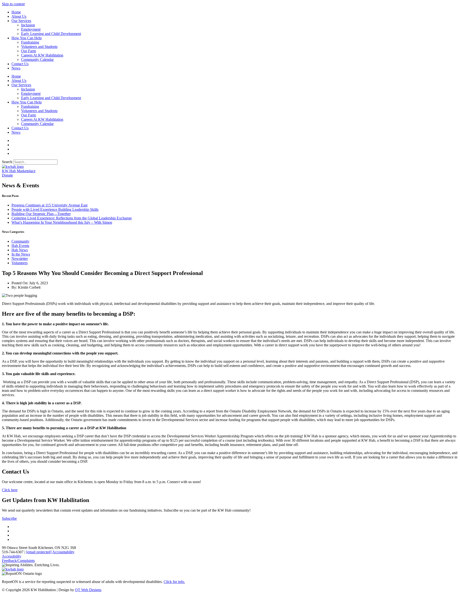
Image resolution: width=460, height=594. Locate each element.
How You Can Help (27, 38)
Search (7, 162)
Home (16, 12)
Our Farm (28, 51)
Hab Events (20, 246)
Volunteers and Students (39, 47)
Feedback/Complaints (18, 561)
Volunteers (20, 263)
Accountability (63, 552)
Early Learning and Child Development (51, 34)
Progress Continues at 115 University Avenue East (49, 205)
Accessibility (11, 556)
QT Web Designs (88, 590)
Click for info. (174, 582)
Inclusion (28, 25)
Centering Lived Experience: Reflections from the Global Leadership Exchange (72, 218)
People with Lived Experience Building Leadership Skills (55, 209)
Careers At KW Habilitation (42, 55)
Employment (30, 29)
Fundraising (30, 42)
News (16, 68)
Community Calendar (37, 59)
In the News (21, 254)
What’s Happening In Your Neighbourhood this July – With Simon (62, 222)
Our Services (21, 21)
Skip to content (13, 4)
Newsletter (20, 259)
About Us (19, 16)
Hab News (20, 250)
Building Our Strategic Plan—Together (41, 214)
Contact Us (20, 64)
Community (20, 241)
